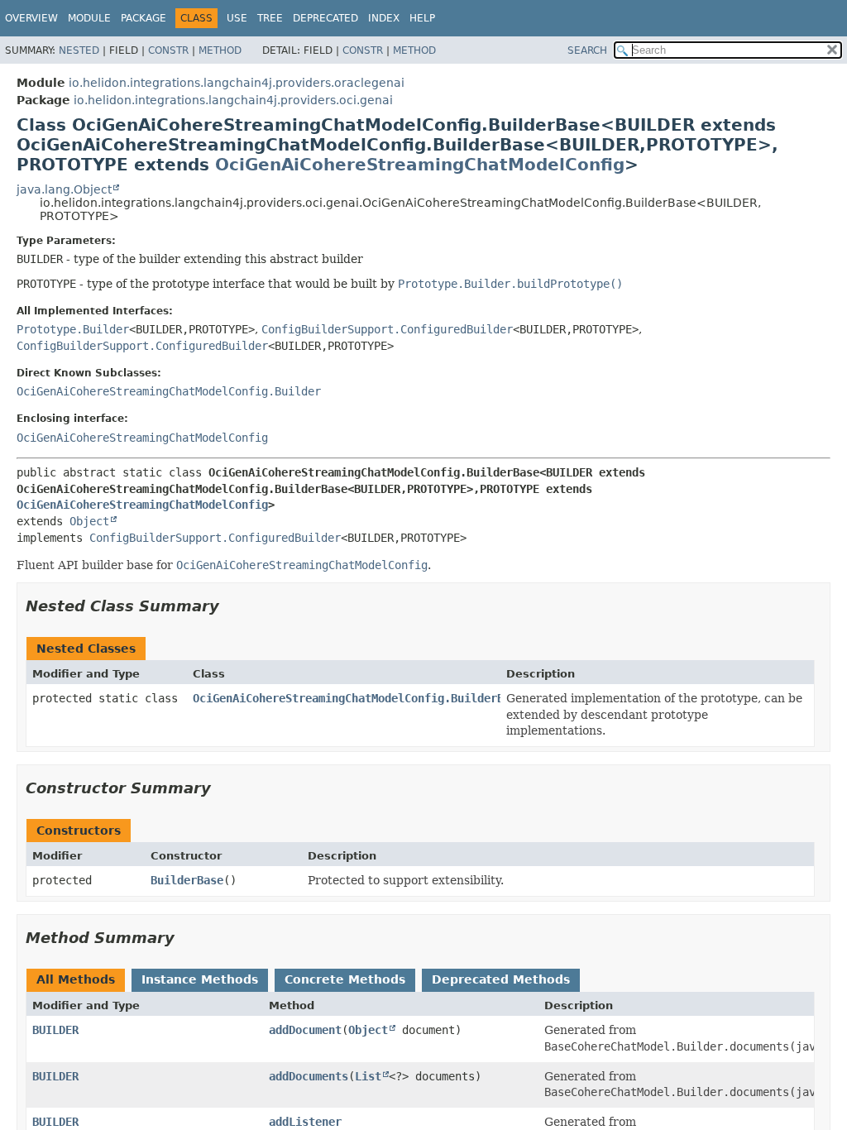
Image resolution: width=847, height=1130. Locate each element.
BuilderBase (187, 880)
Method (220, 50)
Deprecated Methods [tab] (501, 979)
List (368, 1076)
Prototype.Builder (73, 329)
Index (384, 18)
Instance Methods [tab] (199, 979)
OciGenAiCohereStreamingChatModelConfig (419, 165)
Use (237, 18)
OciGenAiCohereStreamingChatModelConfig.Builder (169, 391)
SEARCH (587, 50)
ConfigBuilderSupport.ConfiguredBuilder (387, 329)
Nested (79, 50)
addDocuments (308, 1076)
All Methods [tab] (75, 979)
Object (89, 521)
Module (89, 18)
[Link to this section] (230, 606)
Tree (270, 18)
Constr (168, 50)
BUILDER (55, 1030)
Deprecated (325, 18)
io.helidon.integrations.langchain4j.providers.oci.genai (233, 100)
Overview (31, 18)
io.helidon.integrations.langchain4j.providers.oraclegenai (236, 82)
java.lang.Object (64, 189)
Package (143, 18)
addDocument (305, 1030)
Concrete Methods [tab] (345, 979)
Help (422, 18)
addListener (305, 1121)
